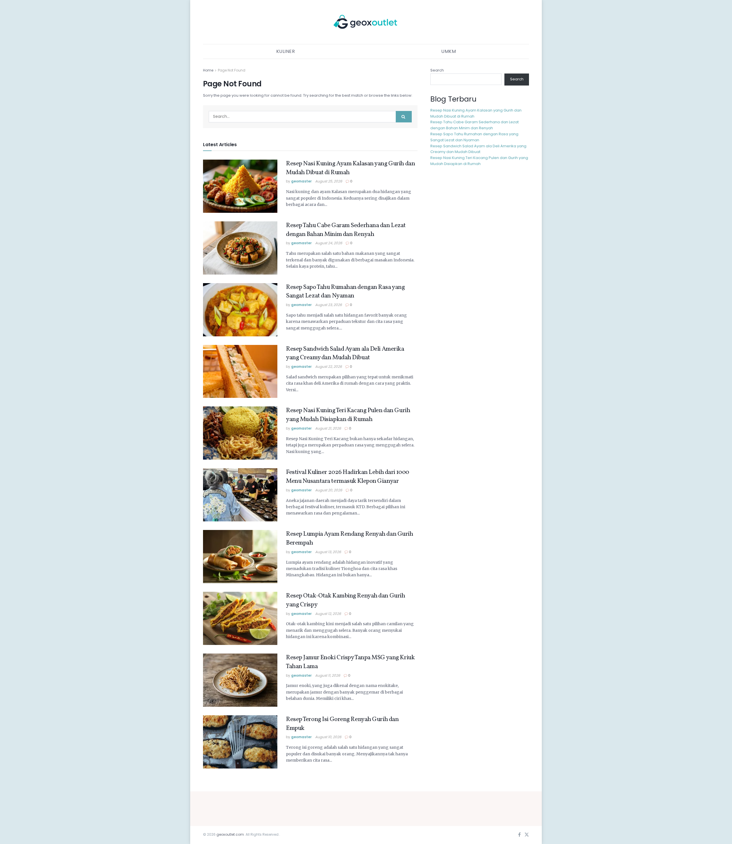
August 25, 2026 (328, 181)
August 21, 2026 (328, 428)
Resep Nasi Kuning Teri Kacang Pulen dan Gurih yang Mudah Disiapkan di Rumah (348, 415)
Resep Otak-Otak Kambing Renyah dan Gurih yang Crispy (345, 600)
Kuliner (285, 51)
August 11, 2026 (327, 675)
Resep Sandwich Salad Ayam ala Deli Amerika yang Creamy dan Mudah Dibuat (345, 353)
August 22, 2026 (328, 366)
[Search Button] (404, 116)
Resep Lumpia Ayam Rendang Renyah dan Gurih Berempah (349, 538)
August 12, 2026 (328, 613)
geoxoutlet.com (230, 834)
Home (208, 70)
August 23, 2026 (328, 304)
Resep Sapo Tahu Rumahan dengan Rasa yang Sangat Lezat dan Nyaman (345, 292)
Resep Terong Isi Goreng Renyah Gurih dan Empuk (342, 724)
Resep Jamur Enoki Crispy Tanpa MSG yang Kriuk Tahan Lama (350, 662)
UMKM (448, 51)
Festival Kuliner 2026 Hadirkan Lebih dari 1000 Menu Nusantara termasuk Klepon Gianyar (347, 477)
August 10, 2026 (328, 736)
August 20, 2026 (328, 490)
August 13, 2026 (328, 551)
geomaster (301, 181)
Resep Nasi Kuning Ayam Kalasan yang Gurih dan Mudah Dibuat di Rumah (350, 168)
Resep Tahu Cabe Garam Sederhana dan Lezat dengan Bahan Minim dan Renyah (346, 230)
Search (437, 70)
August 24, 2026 (328, 243)
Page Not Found (231, 70)
